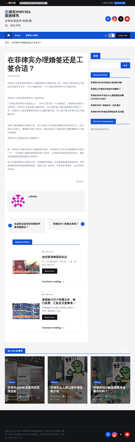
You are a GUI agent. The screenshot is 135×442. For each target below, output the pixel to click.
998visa (12, 382)
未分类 (80, 181)
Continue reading (52, 281)
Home (18, 35)
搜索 (95, 55)
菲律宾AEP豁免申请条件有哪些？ (106, 89)
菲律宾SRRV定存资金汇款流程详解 (106, 82)
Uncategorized (14, 76)
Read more (50, 271)
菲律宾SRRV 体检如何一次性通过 (105, 105)
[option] (25, 380)
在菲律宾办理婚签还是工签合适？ (27, 42)
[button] (124, 351)
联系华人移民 (32, 35)
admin (33, 196)
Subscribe (122, 35)
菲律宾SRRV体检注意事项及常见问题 (107, 111)
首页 (7, 42)
